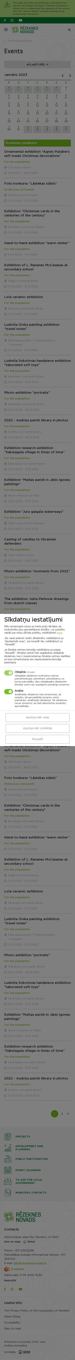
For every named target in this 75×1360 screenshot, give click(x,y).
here (59, 633)
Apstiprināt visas (37, 717)
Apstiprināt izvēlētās (37, 728)
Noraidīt (37, 739)
